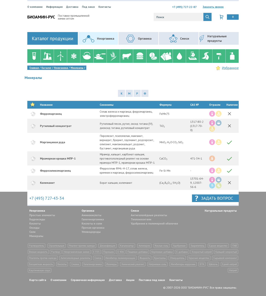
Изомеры (111, 264)
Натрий (233, 270)
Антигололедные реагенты (75, 258)
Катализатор (127, 245)
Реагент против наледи (82, 245)
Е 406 (121, 251)
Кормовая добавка (162, 251)
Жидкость (145, 258)
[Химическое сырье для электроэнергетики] (60, 56)
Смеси (135, 210)
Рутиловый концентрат (56, 126)
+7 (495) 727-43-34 (46, 198)
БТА (202, 264)
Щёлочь (213, 264)
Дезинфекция (107, 245)
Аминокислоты (91, 215)
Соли (32, 232)
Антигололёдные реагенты (149, 215)
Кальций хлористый (226, 251)
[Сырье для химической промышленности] (34, 56)
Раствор (55, 251)
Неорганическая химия (76, 251)
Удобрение (179, 245)
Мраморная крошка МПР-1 (58, 158)
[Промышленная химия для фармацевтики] (152, 56)
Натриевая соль (157, 264)
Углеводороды (91, 232)
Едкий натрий (229, 264)
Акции (130, 280)
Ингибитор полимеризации (120, 258)
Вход (236, 7)
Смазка (75, 264)
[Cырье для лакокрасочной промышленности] (218, 56)
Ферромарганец (51, 114)
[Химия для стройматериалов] (100, 56)
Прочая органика (93, 227)
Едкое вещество (218, 245)
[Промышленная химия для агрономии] (113, 56)
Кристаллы (160, 258)
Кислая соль (161, 245)
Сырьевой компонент (225, 258)
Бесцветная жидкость (41, 264)
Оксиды (34, 227)
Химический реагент (132, 264)
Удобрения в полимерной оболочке (154, 223)
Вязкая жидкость (38, 251)
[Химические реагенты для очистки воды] (179, 56)
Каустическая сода (39, 270)
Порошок (108, 251)
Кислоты (35, 223)
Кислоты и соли (92, 223)
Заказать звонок (213, 7)
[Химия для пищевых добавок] (139, 56)
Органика (88, 210)
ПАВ (234, 245)
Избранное (230, 68)
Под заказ (88, 6)
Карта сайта (37, 280)
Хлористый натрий (202, 251)
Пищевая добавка (138, 251)
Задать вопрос (217, 198)
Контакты (104, 6)
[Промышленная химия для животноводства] (126, 56)
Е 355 (96, 251)
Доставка (72, 6)
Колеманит (47, 182)
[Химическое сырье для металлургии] (192, 56)
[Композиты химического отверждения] (166, 56)
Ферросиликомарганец (55, 170)
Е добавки (182, 251)
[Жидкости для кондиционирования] (73, 56)
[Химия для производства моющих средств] (232, 56)
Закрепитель (197, 245)
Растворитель (36, 245)
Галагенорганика (93, 264)
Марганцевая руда (52, 142)
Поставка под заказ (152, 280)
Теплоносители (141, 219)
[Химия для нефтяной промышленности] (47, 56)
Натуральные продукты (221, 210)
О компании (35, 6)
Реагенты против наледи (42, 258)
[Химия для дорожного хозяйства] (205, 56)
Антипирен (144, 245)
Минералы (36, 236)
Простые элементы (42, 215)
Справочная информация (88, 280)
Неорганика (37, 210)
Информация (54, 6)
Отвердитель (177, 258)
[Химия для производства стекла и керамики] (86, 56)
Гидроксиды (37, 219)
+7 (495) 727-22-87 (184, 6)
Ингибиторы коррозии (183, 264)
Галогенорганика (93, 219)
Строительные (56, 245)
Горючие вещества (199, 258)
